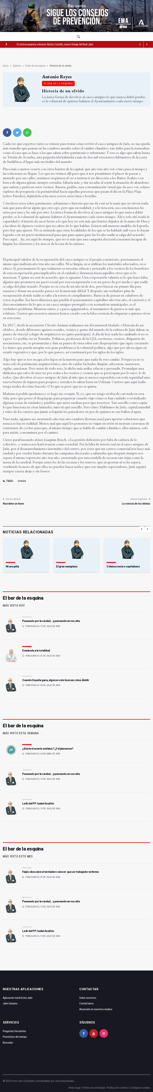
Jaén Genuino (10, 1003)
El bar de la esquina (35, 65)
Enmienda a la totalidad (36, 650)
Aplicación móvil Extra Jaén (17, 998)
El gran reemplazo (67, 566)
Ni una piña (12, 566)
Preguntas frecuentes (14, 1031)
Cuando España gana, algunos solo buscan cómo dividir (55, 680)
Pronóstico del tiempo (15, 1036)
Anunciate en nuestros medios (95, 1009)
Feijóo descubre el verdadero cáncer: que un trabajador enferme (60, 871)
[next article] (140, 44)
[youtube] (93, 1033)
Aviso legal (74, 1087)
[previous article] (146, 44)
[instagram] (103, 1033)
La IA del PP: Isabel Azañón (38, 803)
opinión (22, 481)
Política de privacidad (93, 1087)
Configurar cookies (139, 1087)
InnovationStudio (65, 1081)
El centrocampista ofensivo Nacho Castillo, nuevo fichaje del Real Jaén (55, 44)
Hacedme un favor (13, 503)
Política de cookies (117, 1087)
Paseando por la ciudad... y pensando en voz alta (51, 620)
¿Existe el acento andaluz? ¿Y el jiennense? (47, 748)
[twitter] (17, 132)
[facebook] (7, 132)
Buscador (8, 1042)
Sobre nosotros (87, 998)
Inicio (6, 65)
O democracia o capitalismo (123, 566)
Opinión (17, 65)
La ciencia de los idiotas (136, 503)
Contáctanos (86, 1003)
